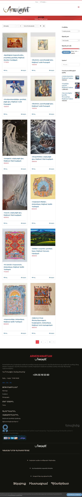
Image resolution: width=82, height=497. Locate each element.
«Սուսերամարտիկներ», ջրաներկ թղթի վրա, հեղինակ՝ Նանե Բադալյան (15, 102)
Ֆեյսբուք (19, 483)
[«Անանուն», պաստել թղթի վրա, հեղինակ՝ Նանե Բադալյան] (43, 44)
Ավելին (24, 70)
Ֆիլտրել (66, 52)
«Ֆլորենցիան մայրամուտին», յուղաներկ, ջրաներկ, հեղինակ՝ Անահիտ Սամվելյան (14, 57)
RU (11, 383)
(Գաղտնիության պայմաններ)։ (15, 495)
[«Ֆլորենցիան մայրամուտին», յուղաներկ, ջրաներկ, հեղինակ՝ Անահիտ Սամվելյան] (14, 42)
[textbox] (71, 31)
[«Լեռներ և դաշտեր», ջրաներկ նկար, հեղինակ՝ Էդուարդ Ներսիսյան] (43, 237)
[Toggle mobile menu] (79, 7)
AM (3, 383)
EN (7, 383)
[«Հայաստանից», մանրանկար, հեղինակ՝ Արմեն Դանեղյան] (14, 300)
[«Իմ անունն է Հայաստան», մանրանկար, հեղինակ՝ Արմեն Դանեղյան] (14, 245)
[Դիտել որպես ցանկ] (43, 26)
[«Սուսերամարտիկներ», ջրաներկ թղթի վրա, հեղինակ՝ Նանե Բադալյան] (14, 86)
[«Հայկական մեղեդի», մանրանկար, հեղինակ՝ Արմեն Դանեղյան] (43, 186)
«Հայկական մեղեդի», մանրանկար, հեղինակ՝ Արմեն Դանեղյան (42, 204)
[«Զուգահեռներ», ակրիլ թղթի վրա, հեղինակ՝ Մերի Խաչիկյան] (43, 137)
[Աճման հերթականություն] (20, 26)
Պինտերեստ (60, 483)
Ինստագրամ (38, 483)
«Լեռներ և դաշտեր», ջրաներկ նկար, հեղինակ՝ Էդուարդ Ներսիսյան (42, 251)
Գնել (6, 70)
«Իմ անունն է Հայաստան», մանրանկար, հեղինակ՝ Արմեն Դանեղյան (14, 267)
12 (49, 342)
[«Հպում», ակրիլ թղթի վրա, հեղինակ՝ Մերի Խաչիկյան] (14, 192)
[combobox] (71, 31)
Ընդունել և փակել (74, 494)
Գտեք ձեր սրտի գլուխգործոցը (16, 450)
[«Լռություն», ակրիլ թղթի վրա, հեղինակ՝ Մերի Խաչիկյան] (14, 138)
